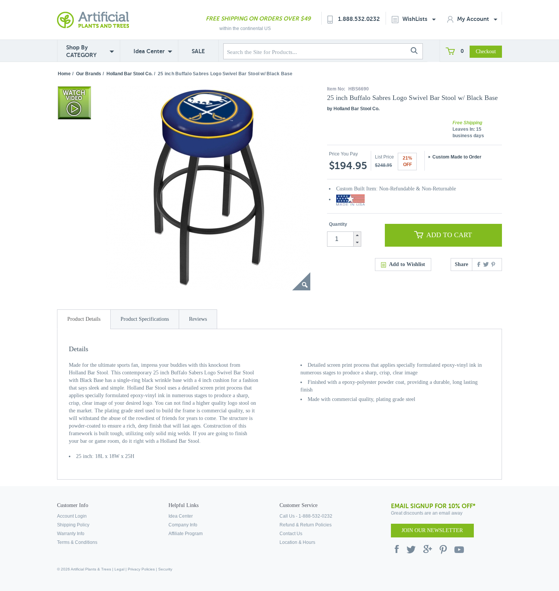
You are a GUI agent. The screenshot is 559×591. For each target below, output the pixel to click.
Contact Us (291, 533)
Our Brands (88, 73)
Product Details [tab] (83, 319)
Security (165, 569)
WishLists (415, 19)
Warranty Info (70, 533)
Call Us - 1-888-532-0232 (306, 516)
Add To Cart (449, 235)
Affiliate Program (185, 533)
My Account (474, 19)
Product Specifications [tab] (145, 319)
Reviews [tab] (198, 319)
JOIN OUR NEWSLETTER (432, 530)
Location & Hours (297, 542)
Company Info (182, 525)
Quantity (338, 224)
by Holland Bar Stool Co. (353, 108)
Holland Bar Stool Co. (129, 73)
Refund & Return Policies (306, 525)
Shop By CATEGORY (81, 51)
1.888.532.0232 (359, 19)
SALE (198, 51)
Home (64, 73)
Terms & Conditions (77, 542)
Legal (119, 569)
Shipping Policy (73, 525)
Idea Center (149, 51)
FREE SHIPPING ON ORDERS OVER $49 (258, 18)
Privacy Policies (141, 569)
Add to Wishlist (407, 264)
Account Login (72, 516)
